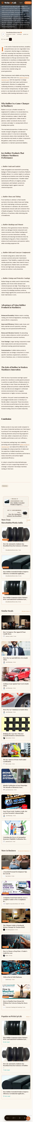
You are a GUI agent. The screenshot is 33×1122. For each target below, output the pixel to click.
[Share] (25, 1118)
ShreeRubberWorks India (13, 32)
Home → (28, 1016)
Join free (28, 2)
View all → (28, 520)
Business (7, 6)
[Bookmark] (20, 1118)
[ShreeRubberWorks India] (3, 34)
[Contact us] (28, 1118)
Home (2, 6)
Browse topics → (26, 611)
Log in (20, 2)
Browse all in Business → (24, 851)
